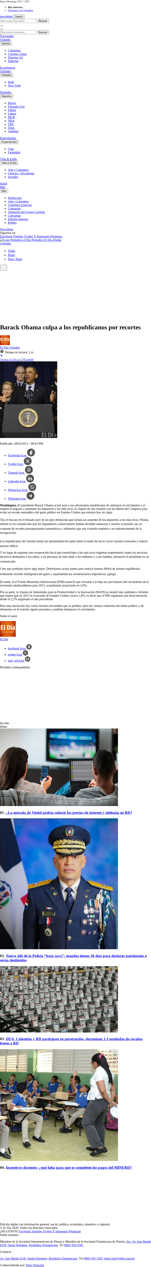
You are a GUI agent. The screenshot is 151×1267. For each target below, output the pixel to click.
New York (14, 85)
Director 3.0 (15, 57)
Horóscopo (15, 198)
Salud (3, 183)
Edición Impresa (18, 219)
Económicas (7, 67)
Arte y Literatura (18, 169)
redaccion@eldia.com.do (119, 1258)
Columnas (14, 50)
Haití (11, 82)
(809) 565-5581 (73, 1245)
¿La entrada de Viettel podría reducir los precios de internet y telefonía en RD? (69, 813)
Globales (5, 71)
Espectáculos (8, 138)
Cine (11, 148)
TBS (11, 124)
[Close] (1, 29)
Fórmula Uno (16, 106)
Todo (11, 251)
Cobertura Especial (19, 205)
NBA (11, 120)
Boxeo (12, 103)
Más (2, 187)
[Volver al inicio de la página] (3, 267)
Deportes (5, 92)
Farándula (14, 152)
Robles (12, 222)
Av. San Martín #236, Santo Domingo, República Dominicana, (39, 1258)
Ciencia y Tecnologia (21, 173)
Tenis (11, 127)
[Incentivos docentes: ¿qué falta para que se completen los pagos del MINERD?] (75, 1105)
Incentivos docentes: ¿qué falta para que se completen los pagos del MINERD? (69, 1167)
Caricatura (14, 215)
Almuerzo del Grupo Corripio (26, 212)
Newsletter (6, 229)
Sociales (13, 177)
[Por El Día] (5, 344)
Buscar (43, 20)
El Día (4, 347)
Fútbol (12, 110)
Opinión (5, 39)
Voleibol (13, 131)
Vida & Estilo (8, 159)
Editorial (13, 61)
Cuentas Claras (17, 54)
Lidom (12, 113)
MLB (11, 117)
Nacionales (7, 36)
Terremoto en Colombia (20, 10)
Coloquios (14, 208)
